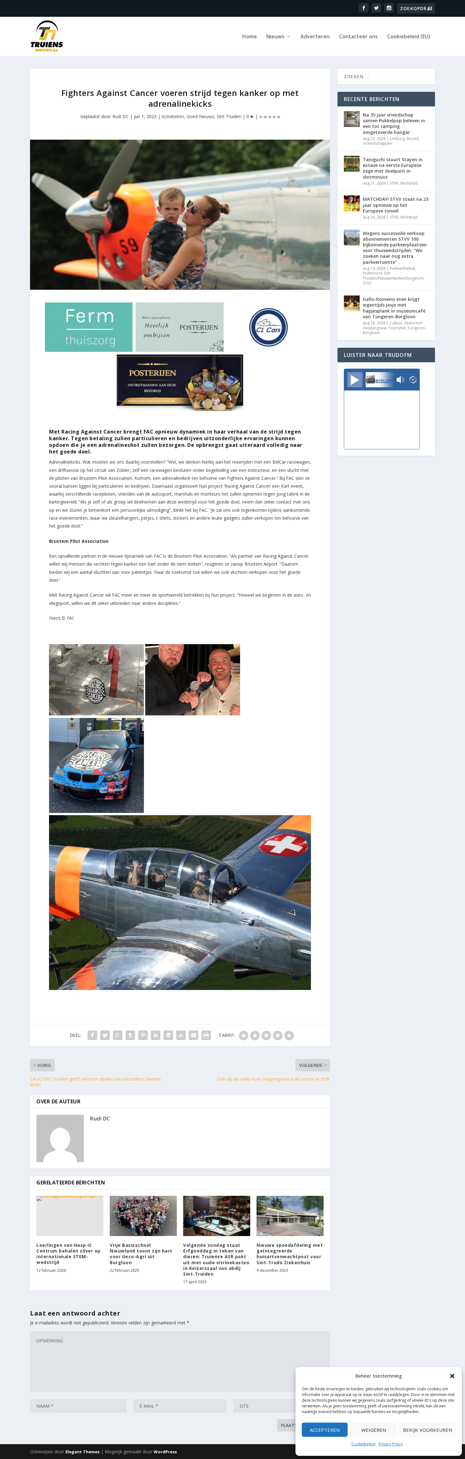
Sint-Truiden (229, 116)
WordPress (165, 1452)
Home (249, 37)
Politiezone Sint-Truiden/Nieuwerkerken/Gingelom (393, 275)
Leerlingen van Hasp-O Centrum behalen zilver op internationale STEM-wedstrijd (68, 1254)
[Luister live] (355, 379)
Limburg (397, 138)
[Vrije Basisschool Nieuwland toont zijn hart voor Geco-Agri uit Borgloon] (143, 1216)
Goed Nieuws (200, 116)
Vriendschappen (377, 143)
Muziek (412, 138)
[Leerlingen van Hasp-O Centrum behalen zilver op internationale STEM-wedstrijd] (69, 1216)
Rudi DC (120, 116)
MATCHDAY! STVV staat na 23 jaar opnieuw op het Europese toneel (395, 204)
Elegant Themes (82, 1452)
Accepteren (325, 1430)
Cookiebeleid (363, 1444)
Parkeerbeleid (402, 268)
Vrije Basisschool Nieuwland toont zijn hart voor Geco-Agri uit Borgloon (141, 1254)
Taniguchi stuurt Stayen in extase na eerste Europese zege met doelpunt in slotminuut (393, 168)
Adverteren (315, 37)
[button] (452, 1376)
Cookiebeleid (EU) (408, 37)
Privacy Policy (391, 1444)
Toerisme (397, 328)
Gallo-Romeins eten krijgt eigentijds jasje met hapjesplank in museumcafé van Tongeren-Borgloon (394, 308)
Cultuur (396, 323)
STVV (394, 183)
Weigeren (373, 1430)
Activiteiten (173, 116)
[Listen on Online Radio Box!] (413, 380)
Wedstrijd (409, 183)
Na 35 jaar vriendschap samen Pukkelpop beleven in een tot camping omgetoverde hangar (394, 123)
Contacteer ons (358, 37)
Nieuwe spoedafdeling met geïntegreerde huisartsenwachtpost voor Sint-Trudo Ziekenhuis (290, 1254)
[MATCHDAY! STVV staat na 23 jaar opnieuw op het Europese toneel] (352, 203)
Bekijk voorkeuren (427, 1430)
